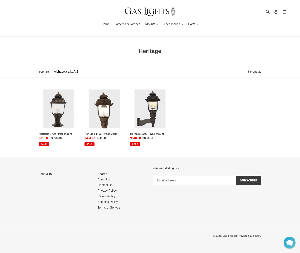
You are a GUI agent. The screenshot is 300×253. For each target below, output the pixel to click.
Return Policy (107, 196)
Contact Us (105, 185)
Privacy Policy (107, 190)
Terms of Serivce (109, 207)
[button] (290, 243)
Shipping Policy (108, 201)
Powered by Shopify (250, 235)
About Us (104, 179)
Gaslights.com (230, 235)
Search (102, 174)
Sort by (44, 71)
